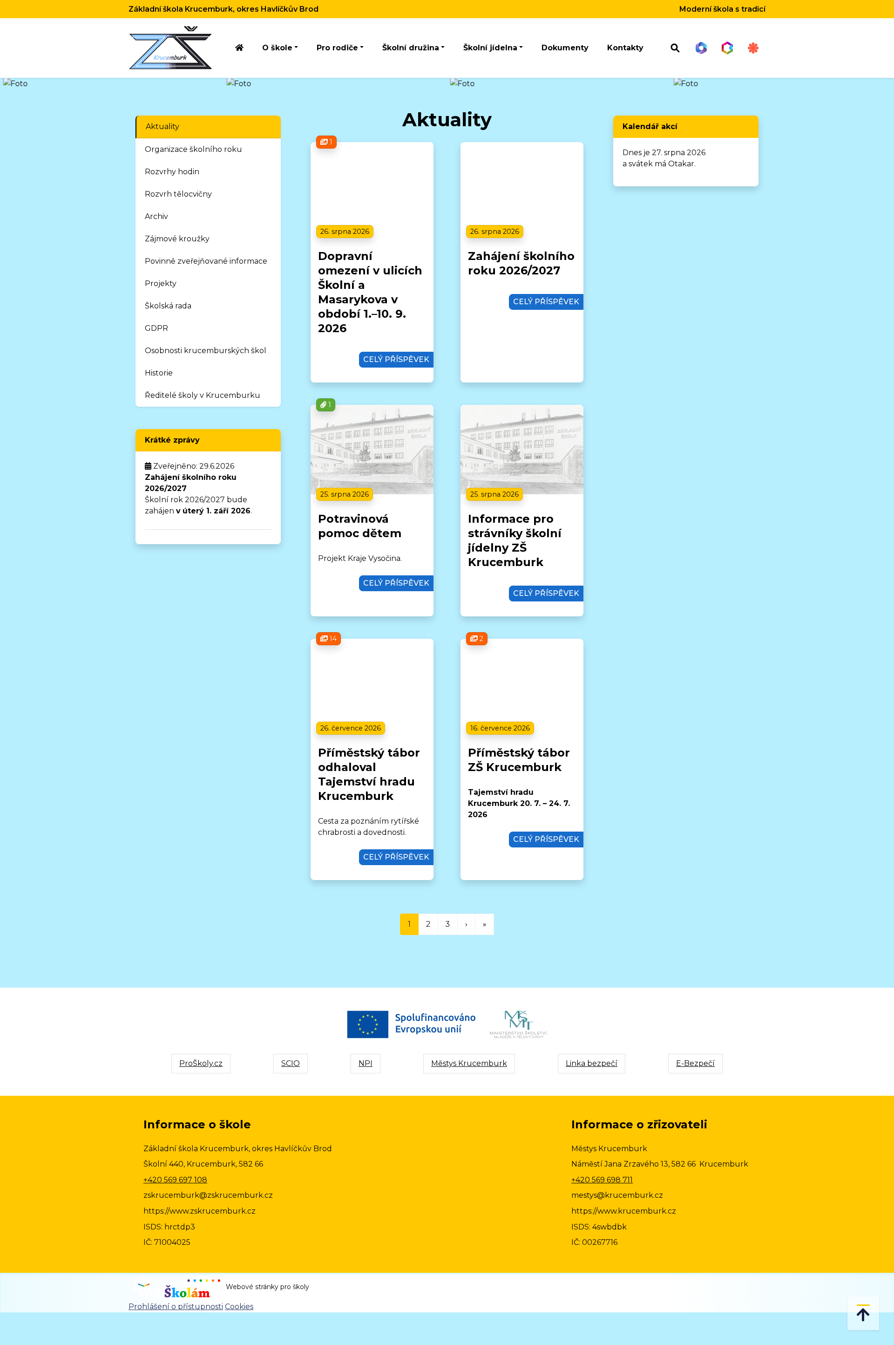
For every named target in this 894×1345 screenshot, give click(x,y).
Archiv (156, 216)
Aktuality (162, 126)
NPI (365, 1063)
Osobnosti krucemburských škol (205, 350)
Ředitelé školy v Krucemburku (202, 395)
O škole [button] (277, 47)
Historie (159, 373)
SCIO (290, 1063)
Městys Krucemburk (469, 1063)
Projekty (160, 283)
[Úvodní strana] (239, 48)
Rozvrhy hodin (172, 171)
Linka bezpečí (591, 1063)
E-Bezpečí (695, 1063)
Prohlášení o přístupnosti (176, 1306)
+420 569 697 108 (175, 1179)
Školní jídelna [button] (490, 47)
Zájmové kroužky (177, 238)
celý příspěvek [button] (396, 359)
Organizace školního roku (193, 149)
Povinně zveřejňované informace (206, 261)
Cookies (239, 1306)
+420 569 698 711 (602, 1179)
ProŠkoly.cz (201, 1063)
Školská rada (168, 305)
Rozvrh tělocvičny (178, 194)
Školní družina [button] (410, 47)
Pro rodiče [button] (337, 47)
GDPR (156, 328)
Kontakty (625, 47)
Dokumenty (565, 47)
